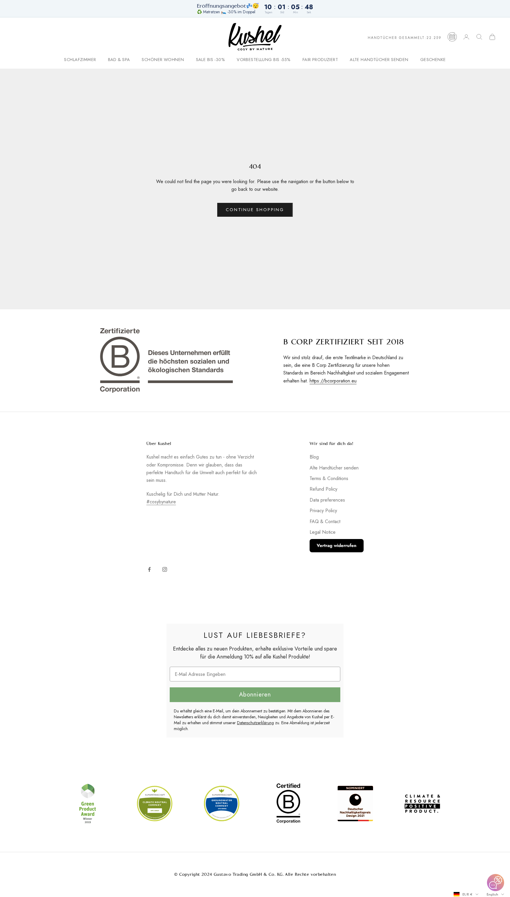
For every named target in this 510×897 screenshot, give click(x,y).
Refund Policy (323, 489)
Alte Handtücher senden (379, 60)
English (492, 894)
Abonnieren (255, 694)
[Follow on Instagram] (165, 569)
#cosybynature (161, 501)
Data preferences (327, 500)
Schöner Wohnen (163, 60)
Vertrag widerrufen (337, 545)
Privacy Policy (323, 510)
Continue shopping (255, 209)
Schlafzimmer (80, 60)
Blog (314, 457)
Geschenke (433, 60)
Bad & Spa (119, 60)
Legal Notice (323, 532)
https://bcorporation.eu (333, 380)
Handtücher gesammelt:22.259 (405, 37)
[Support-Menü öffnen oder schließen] (495, 882)
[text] (255, 635)
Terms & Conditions (329, 478)
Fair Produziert (320, 60)
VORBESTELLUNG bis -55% (264, 60)
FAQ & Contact (325, 521)
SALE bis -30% (210, 60)
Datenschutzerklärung (255, 723)
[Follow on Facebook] (149, 569)
